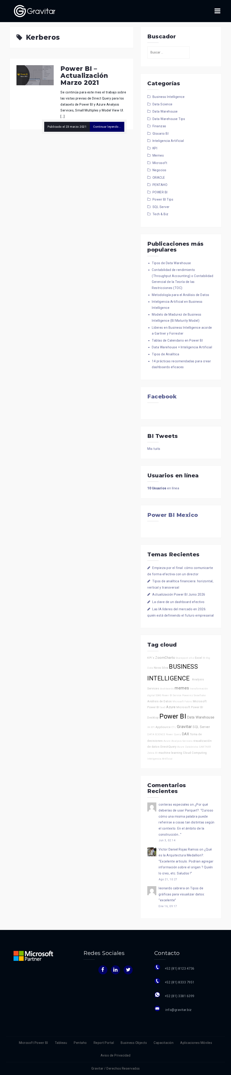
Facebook (162, 396)
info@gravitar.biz (178, 1010)
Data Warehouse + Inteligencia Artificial (182, 347)
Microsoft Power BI (33, 1043)
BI (204, 658)
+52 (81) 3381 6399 (179, 996)
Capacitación (163, 1043)
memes (182, 688)
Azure (171, 707)
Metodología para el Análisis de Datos (180, 295)
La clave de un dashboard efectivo (178, 602)
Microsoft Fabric (182, 701)
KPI (154, 148)
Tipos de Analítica (165, 354)
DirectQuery (168, 746)
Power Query (173, 734)
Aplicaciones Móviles (196, 1043)
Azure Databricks (187, 746)
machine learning (170, 752)
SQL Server (161, 207)
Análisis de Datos (159, 701)
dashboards (167, 688)
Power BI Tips (162, 199)
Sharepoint (182, 658)
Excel (198, 657)
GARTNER (205, 746)
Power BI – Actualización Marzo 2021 (84, 75)
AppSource (163, 727)
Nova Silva (161, 667)
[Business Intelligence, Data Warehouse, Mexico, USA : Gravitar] (34, 11)
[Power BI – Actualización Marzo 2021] (35, 75)
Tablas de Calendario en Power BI (177, 340)
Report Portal (104, 1043)
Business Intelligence (168, 97)
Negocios (159, 170)
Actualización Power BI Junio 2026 (178, 594)
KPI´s (151, 657)
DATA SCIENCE (156, 734)
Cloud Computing (195, 752)
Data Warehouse (165, 111)
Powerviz (187, 695)
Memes (158, 155)
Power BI (172, 716)
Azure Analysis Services (178, 741)
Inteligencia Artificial (168, 141)
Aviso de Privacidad (116, 1055)
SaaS (163, 707)
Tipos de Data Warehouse (171, 263)
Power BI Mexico (172, 515)
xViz (191, 658)
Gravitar (184, 726)
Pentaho (80, 1043)
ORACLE (158, 177)
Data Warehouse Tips (168, 119)
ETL (173, 727)
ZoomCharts (165, 658)
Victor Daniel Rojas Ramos (179, 849)
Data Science (162, 104)
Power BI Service (172, 695)
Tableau (61, 1043)
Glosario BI (160, 133)
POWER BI (160, 192)
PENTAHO (160, 185)
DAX (185, 734)
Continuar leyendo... (107, 126)
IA (148, 727)
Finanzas (159, 126)
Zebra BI (152, 752)
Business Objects (134, 1043)
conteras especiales (174, 804)
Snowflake (200, 695)
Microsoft (159, 163)
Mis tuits (153, 449)
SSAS (158, 695)
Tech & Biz (160, 214)
